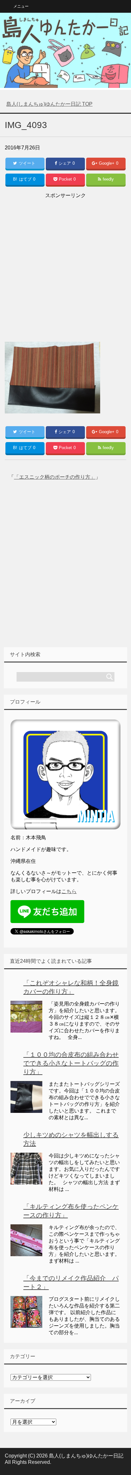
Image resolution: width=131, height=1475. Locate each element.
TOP (49, 104)
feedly (108, 179)
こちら (69, 891)
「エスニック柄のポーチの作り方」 (54, 477)
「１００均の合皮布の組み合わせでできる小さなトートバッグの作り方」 (71, 1063)
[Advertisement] (65, 266)
